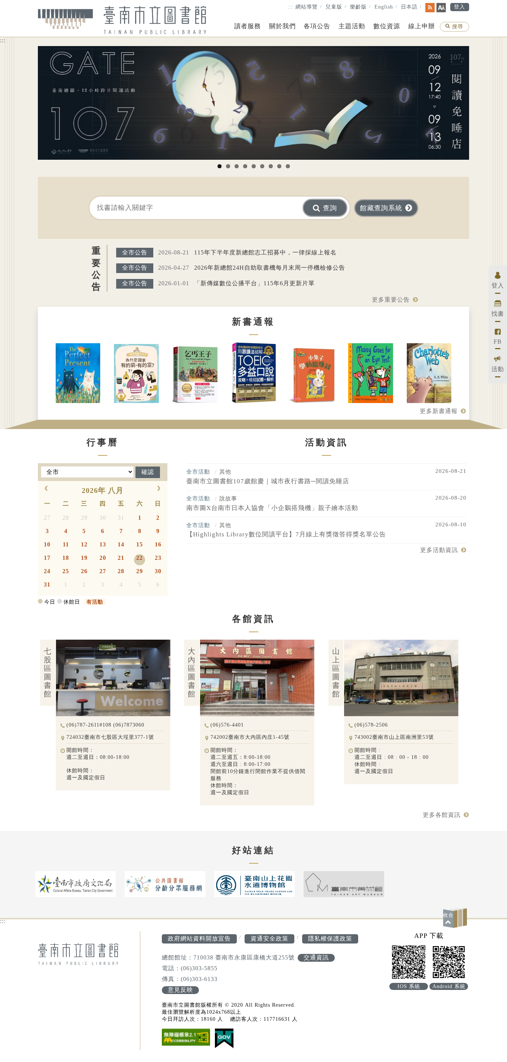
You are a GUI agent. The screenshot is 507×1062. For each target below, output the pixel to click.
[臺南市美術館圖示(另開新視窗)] (344, 884)
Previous (26, 108)
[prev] (46, 488)
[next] (158, 488)
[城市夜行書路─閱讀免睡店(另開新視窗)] (253, 103)
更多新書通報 (439, 411)
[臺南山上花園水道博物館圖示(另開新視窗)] (254, 884)
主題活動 (351, 26)
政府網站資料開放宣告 (199, 938)
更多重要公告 (391, 299)
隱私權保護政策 (330, 938)
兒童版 (334, 7)
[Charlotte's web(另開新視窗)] (429, 374)
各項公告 (317, 26)
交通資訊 (316, 957)
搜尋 (457, 27)
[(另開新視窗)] (224, 1039)
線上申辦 (421, 26)
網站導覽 (306, 7)
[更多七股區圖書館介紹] (105, 643)
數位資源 (386, 26)
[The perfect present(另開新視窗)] (78, 374)
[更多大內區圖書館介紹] (249, 643)
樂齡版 (358, 7)
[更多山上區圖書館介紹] (393, 643)
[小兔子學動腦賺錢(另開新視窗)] (312, 376)
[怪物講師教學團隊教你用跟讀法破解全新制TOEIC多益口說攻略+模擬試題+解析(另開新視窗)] (253, 373)
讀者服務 (247, 26)
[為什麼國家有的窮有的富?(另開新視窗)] (136, 374)
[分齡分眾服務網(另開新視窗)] (165, 884)
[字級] (441, 7)
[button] (456, 917)
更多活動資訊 (439, 550)
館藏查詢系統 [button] (381, 208)
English (383, 7)
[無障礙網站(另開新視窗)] (186, 1038)
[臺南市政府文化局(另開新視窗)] (75, 884)
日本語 (409, 7)
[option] (75, 884)
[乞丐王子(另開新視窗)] (195, 375)
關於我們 (282, 26)
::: (291, 7)
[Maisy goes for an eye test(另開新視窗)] (370, 374)
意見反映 (180, 990)
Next (480, 108)
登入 (459, 7)
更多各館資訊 (442, 815)
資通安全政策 (269, 938)
